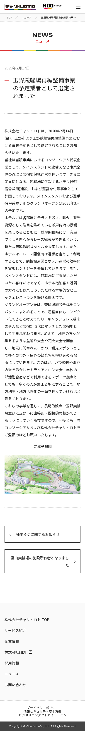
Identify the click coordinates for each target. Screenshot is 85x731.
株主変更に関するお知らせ (38, 534)
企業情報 (12, 641)
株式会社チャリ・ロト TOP (27, 619)
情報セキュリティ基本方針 (42, 711)
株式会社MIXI (15, 652)
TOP (9, 17)
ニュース (26, 17)
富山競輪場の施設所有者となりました (40, 561)
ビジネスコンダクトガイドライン (42, 715)
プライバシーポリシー (42, 707)
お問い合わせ (15, 684)
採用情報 (12, 663)
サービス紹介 (15, 630)
